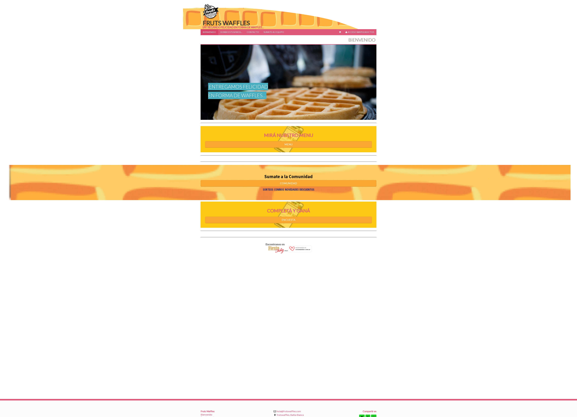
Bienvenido (206, 414)
